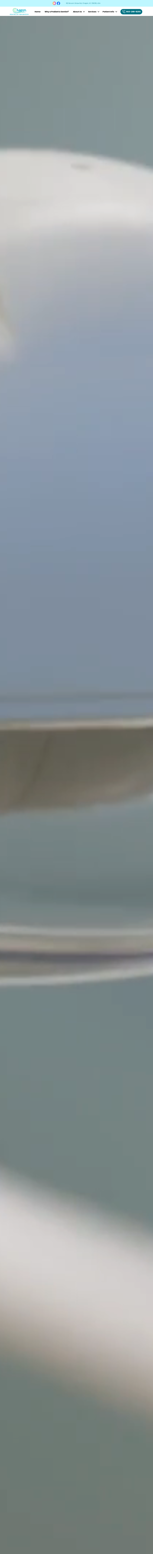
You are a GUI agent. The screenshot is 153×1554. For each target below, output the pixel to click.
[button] (54, 3)
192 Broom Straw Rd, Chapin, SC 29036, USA (83, 3)
